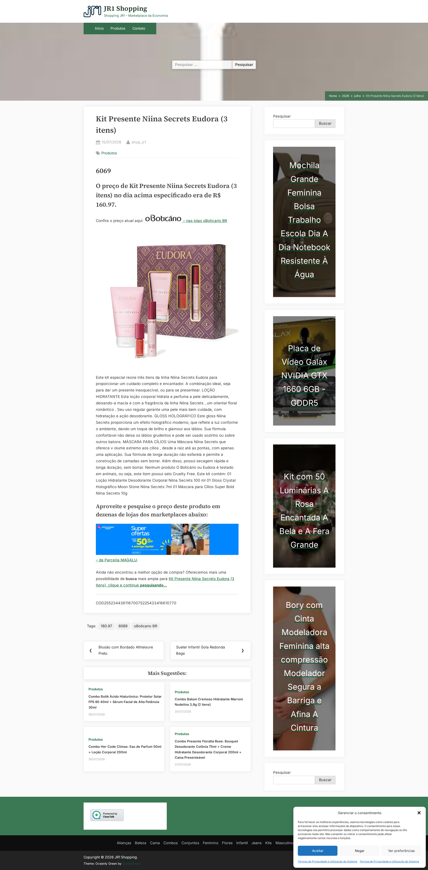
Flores (227, 843)
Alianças (124, 843)
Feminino (210, 843)
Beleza (140, 843)
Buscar (325, 123)
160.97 (106, 626)
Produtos (118, 28)
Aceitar (317, 851)
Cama (155, 843)
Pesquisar (282, 116)
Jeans (256, 843)
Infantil (242, 843)
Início (99, 28)
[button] (419, 813)
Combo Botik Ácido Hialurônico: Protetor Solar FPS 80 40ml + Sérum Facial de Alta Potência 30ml (125, 702)
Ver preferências (401, 851)
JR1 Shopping (125, 8)
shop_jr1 (139, 142)
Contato (138, 28)
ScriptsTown (131, 863)
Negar (359, 851)
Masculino (284, 843)
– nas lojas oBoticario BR (204, 220)
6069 (123, 626)
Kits (268, 843)
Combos (170, 843)
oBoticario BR (145, 626)
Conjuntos (190, 843)
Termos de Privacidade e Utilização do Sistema (327, 861)
